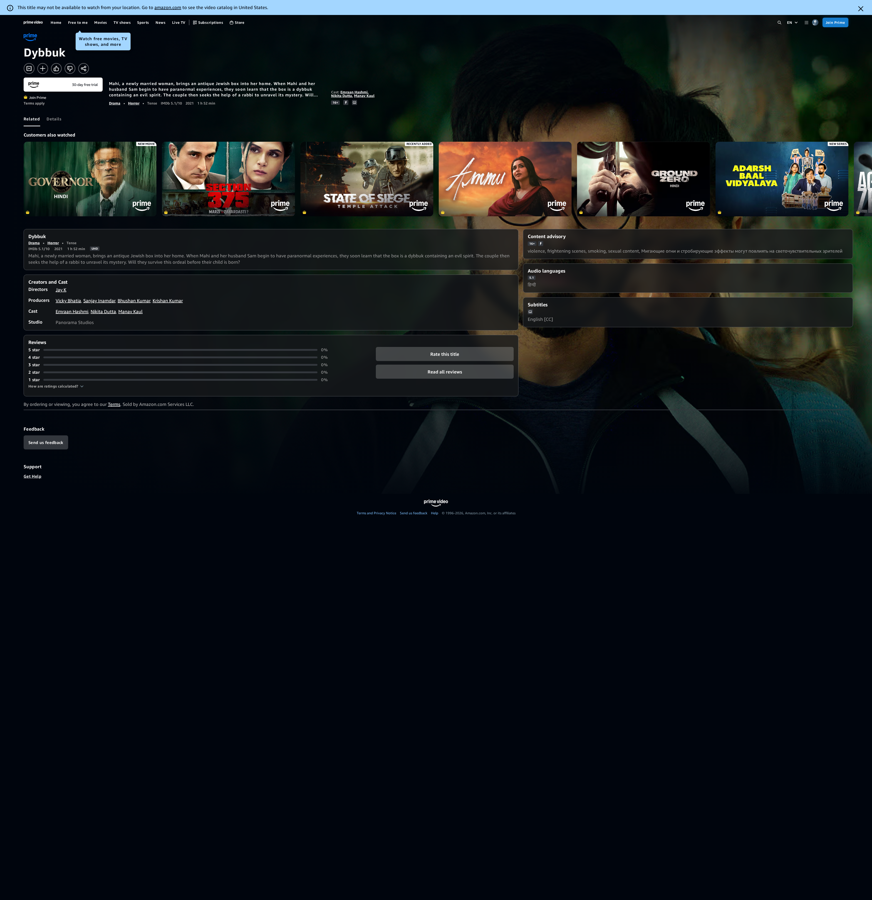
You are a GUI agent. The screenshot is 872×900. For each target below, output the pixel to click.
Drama (114, 103)
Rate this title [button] (444, 354)
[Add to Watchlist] (42, 68)
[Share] (83, 68)
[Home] (33, 22)
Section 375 (228, 179)
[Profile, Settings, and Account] (815, 22)
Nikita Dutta (341, 95)
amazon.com (167, 7)
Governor (90, 179)
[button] (56, 386)
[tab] (32, 118)
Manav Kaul (364, 95)
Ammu (505, 179)
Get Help (32, 476)
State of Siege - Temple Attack (366, 179)
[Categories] (806, 22)
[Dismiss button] (861, 8)
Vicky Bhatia (68, 300)
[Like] (56, 68)
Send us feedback (413, 513)
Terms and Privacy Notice (376, 513)
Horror (133, 103)
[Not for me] (69, 68)
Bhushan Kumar (134, 300)
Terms (114, 404)
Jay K (61, 289)
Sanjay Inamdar (99, 300)
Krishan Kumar (168, 300)
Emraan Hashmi (354, 92)
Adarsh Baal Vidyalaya (782, 179)
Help (434, 513)
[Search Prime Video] (779, 22)
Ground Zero (643, 179)
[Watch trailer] (29, 68)
